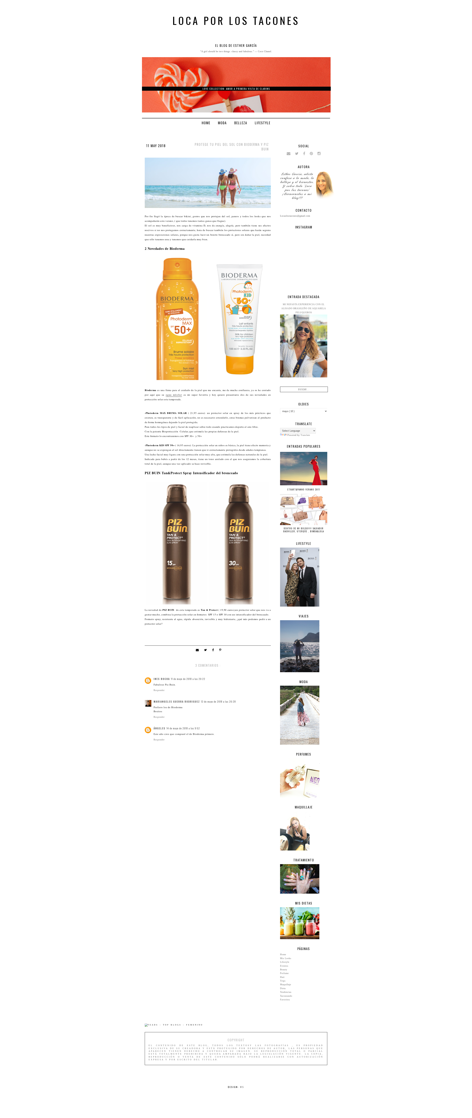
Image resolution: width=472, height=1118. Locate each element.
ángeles (159, 728)
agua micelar (174, 394)
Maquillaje (285, 984)
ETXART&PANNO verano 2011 (303, 489)
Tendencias (285, 992)
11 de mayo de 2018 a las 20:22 (188, 679)
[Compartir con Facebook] (213, 650)
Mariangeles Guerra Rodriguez (177, 701)
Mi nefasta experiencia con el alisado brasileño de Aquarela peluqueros (303, 308)
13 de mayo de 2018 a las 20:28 (218, 701)
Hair (282, 977)
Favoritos (285, 999)
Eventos (284, 966)
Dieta (283, 988)
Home (206, 122)
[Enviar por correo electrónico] (198, 650)
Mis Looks (285, 958)
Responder (159, 690)
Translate (305, 435)
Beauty (283, 969)
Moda (222, 122)
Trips (283, 981)
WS (242, 1087)
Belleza (240, 122)
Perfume (284, 973)
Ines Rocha (162, 679)
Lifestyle (262, 122)
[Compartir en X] (206, 650)
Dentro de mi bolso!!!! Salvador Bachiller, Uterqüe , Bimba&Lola (303, 530)
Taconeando (286, 996)
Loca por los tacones (236, 20)
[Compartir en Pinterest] (220, 650)
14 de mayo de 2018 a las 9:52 (183, 728)
